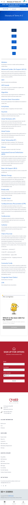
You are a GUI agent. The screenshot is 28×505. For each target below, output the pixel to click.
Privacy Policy (12, 497)
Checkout (3, 427)
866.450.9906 (6, 411)
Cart (2, 425)
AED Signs (3, 465)
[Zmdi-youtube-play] (5, 485)
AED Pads (3, 461)
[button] (24, 2)
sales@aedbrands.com (6, 482)
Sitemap (2, 447)
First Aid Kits (3, 467)
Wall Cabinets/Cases (5, 463)
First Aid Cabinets (4, 470)
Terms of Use (19, 497)
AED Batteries (4, 459)
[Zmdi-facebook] (1, 485)
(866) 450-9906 (5, 8)
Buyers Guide (3, 437)
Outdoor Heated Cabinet (6, 472)
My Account (3, 423)
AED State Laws (4, 443)
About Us (3, 439)
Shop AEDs (3, 457)
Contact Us (3, 441)
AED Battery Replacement (6, 445)
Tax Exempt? (14, 9)
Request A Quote (23, 9)
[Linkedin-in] (3, 485)
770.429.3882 (6, 413)
